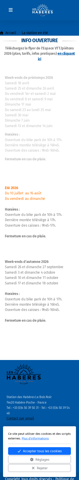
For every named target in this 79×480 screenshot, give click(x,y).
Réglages (42, 459)
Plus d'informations (35, 438)
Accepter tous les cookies (42, 451)
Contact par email (20, 418)
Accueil (10, 33)
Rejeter (42, 468)
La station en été (35, 33)
